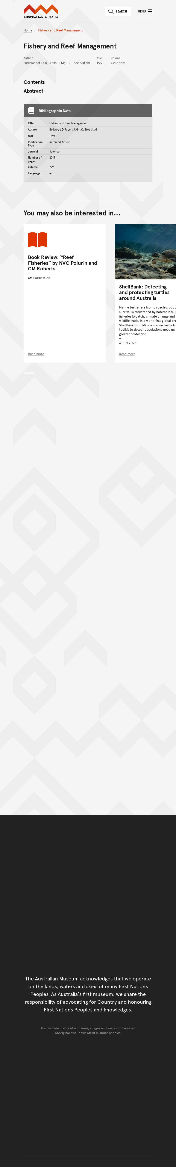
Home (28, 30)
